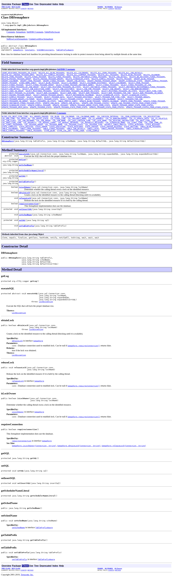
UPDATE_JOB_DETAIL (70, 103)
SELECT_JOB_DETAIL (11, 89)
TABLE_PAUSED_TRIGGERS (112, 129)
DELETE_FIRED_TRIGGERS (59, 77)
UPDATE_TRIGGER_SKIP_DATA (15, 107)
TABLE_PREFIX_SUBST (67, 101)
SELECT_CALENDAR (69, 83)
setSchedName (25, 215)
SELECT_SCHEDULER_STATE (108, 95)
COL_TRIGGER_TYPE (93, 124)
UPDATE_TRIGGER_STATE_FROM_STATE (70, 107)
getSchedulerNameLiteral (31, 171)
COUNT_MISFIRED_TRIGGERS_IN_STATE (19, 73)
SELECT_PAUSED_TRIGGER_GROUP (16, 95)
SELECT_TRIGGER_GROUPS (138, 97)
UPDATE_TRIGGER (60, 105)
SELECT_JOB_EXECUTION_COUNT (36, 89)
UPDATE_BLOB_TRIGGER (90, 101)
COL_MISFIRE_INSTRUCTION (121, 120)
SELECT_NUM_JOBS (68, 93)
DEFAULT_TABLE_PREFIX (115, 124)
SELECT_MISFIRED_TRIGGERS (38, 91)
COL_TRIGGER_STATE (73, 124)
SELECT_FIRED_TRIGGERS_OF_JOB (136, 85)
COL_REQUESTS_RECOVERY (92, 122)
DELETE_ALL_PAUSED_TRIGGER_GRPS (18, 75)
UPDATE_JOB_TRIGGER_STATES (95, 103)
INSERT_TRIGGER (9, 83)
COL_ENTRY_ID (23, 118)
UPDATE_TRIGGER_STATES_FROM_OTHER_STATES (147, 107)
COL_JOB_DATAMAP (26, 120)
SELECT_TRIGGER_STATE (47, 99)
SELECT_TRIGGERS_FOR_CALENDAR (100, 99)
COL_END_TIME (8, 118)
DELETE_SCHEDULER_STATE (77, 79)
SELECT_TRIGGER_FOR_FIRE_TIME (110, 97)
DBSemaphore (8, 141)
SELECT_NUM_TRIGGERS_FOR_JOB (115, 93)
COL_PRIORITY (29, 122)
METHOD (30, 8)
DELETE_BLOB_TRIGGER (131, 75)
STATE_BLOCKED (153, 124)
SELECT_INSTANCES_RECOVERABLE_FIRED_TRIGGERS (142, 87)
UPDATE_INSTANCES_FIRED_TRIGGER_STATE (21, 103)
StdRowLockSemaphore (17, 39)
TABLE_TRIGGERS (34, 131)
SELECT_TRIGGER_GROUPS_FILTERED (18, 99)
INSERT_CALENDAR (10, 81)
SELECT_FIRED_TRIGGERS (107, 85)
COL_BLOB (54, 116)
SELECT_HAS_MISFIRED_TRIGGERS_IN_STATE (61, 87)
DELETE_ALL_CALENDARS (77, 73)
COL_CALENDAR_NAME (85, 116)
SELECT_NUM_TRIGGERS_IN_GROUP (148, 93)
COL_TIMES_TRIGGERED (12, 124)
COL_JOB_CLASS (9, 120)
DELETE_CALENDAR (151, 75)
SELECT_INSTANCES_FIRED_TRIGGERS (99, 87)
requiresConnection (28, 204)
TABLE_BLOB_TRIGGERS (150, 127)
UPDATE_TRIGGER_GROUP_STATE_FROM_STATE (90, 105)
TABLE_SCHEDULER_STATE (137, 129)
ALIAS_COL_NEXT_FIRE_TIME (15, 116)
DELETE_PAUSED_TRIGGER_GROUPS (48, 79)
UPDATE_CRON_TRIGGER (131, 101)
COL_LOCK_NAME (100, 120)
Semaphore (21, 32)
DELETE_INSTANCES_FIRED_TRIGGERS (90, 77)
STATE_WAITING (131, 127)
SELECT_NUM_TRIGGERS (89, 93)
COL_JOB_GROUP (43, 120)
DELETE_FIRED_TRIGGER (35, 77)
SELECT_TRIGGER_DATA (54, 97)
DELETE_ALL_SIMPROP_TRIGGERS (81, 75)
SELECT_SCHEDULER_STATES (134, 95)
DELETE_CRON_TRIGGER (12, 77)
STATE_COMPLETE (9, 127)
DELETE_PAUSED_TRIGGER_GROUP (16, 79)
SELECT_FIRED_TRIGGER (12, 85)
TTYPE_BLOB (49, 131)
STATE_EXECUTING (57, 127)
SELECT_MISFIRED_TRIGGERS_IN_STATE (119, 91)
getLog (22, 160)
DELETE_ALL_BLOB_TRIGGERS (51, 73)
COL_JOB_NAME (59, 120)
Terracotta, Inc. (27, 574)
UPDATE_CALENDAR (110, 101)
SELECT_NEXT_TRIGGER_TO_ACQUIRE (18, 93)
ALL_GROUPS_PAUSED (39, 116)
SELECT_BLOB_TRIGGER (49, 83)
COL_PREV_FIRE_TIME (11, 122)
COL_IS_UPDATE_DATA (139, 118)
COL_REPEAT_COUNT (47, 122)
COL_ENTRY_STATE (40, 118)
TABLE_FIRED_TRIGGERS (53, 129)
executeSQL (24, 154)
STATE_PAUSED (91, 127)
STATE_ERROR (41, 127)
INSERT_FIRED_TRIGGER (53, 81)
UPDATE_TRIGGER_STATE (40, 107)
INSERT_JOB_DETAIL (76, 81)
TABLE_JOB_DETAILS (76, 129)
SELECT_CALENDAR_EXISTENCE (93, 83)
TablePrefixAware (52, 32)
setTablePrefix (26, 226)
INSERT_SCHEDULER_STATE (130, 81)
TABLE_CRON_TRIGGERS (30, 129)
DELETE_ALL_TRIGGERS (108, 75)
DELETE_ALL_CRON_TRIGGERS (103, 73)
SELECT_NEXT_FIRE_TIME (150, 91)
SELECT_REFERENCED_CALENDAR (80, 95)
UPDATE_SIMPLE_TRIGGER (39, 105)
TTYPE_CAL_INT (64, 131)
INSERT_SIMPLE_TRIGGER (155, 81)
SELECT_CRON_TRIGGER (138, 83)
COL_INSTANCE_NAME (77, 118)
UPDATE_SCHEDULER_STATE (14, 105)
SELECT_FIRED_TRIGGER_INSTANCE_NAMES (75, 85)
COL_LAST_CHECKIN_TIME (79, 120)
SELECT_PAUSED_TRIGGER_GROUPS (48, 95)
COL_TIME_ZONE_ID (153, 122)
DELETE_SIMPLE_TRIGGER (103, 79)
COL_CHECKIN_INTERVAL (108, 116)
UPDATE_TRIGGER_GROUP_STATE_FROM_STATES (132, 105)
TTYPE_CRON (78, 131)
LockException (46, 302)
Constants (10, 32)
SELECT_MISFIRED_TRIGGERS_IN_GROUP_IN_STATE (76, 91)
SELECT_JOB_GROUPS (111, 89)
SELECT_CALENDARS (117, 83)
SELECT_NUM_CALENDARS (47, 93)
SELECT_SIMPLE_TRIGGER (13, 97)
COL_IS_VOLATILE (159, 118)
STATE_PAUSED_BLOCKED (111, 127)
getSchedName (25, 165)
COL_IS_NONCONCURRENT (116, 118)
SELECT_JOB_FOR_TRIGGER (88, 89)
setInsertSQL (25, 209)
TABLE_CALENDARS (10, 129)
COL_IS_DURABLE (95, 118)
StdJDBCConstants (35, 32)
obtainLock (24, 193)
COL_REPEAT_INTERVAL (68, 122)
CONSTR (23, 8)
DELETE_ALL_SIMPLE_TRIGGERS (50, 75)
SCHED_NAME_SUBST (27, 83)
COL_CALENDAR (67, 116)
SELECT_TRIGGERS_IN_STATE (43, 101)
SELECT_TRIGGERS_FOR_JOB (129, 99)
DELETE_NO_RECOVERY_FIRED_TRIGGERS (147, 77)
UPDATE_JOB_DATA (51, 103)
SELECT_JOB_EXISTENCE (63, 89)
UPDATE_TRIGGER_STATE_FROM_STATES (106, 107)
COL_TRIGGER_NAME (53, 124)
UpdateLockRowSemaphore (41, 39)
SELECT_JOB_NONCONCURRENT (136, 89)
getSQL (22, 176)
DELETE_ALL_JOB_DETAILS (130, 73)
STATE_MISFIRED (75, 127)
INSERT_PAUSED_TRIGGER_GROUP (101, 81)
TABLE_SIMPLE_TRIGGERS (13, 131)
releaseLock (25, 198)
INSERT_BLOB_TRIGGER (144, 79)
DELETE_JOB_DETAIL (118, 77)
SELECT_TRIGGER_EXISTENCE (80, 97)
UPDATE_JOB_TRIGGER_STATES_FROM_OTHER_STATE (133, 103)
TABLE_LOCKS (93, 129)
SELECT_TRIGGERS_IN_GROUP (15, 101)
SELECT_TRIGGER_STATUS (71, 99)
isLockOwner (25, 187)
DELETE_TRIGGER (124, 79)
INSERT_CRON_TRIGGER (30, 81)
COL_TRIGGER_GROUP (33, 124)
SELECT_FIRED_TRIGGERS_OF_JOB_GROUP (20, 87)
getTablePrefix (26, 182)
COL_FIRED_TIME (58, 118)
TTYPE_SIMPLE (92, 131)
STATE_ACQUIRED (135, 124)
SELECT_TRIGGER (34, 97)
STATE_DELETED (26, 127)
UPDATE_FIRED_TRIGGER (154, 101)
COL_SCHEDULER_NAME (115, 122)
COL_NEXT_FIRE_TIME (145, 120)
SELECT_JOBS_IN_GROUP (12, 91)
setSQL (22, 220)
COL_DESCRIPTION (151, 116)
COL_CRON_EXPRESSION (131, 116)
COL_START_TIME (134, 122)
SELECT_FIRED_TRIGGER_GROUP (40, 85)
